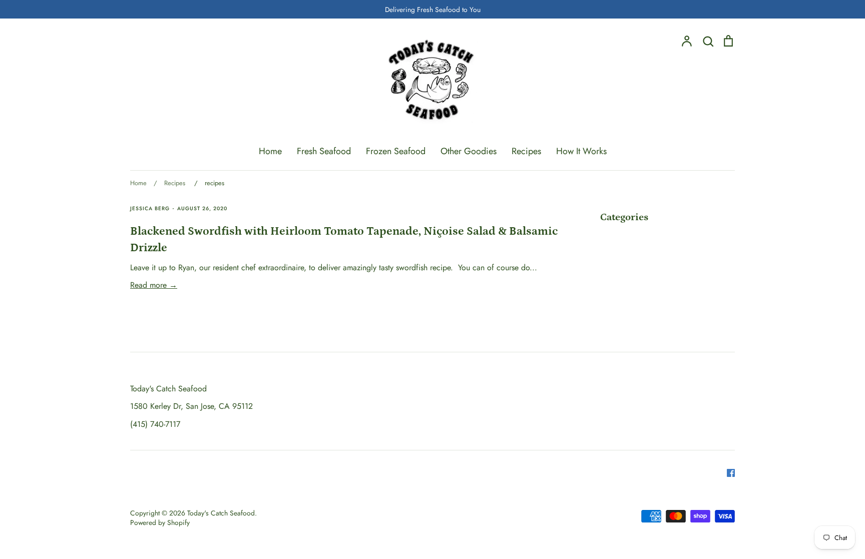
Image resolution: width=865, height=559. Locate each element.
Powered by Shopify (160, 522)
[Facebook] (727, 471)
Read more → (153, 285)
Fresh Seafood (324, 151)
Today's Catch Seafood (221, 513)
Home (270, 151)
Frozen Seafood (395, 151)
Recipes (526, 151)
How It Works (581, 151)
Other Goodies (469, 151)
